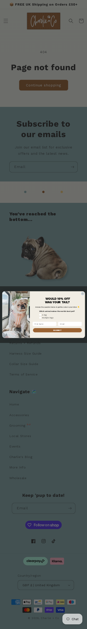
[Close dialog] (82, 293)
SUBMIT (57, 330)
